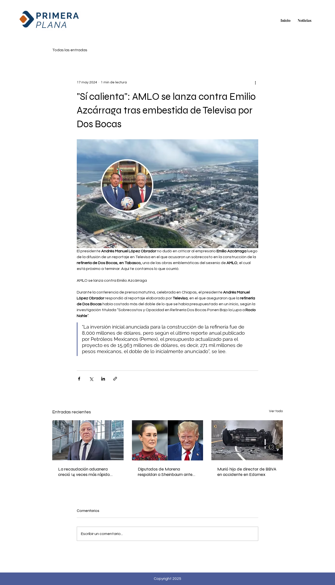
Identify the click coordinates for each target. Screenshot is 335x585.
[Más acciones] (255, 82)
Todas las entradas (69, 50)
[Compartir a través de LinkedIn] (103, 378)
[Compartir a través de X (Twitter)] (91, 378)
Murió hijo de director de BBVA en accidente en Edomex (246, 471)
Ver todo (276, 411)
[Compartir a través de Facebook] (79, 378)
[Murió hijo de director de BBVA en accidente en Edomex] (247, 440)
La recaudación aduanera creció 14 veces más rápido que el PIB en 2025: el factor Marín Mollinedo (85, 471)
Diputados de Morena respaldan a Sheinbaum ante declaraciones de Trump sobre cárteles (167, 471)
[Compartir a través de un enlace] (115, 378)
